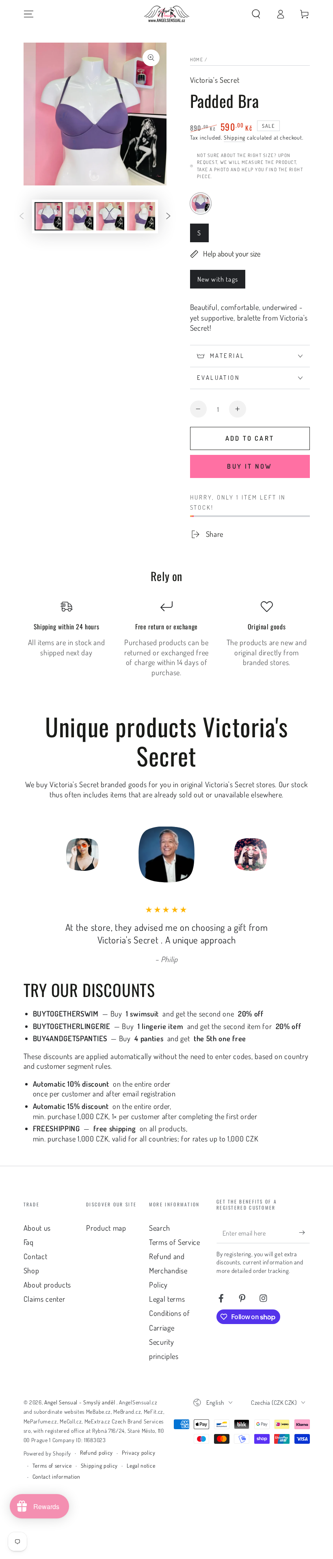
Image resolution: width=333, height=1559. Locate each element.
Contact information (56, 1476)
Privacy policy (139, 1452)
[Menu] (28, 14)
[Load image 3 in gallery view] (110, 216)
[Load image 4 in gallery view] (141, 216)
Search (159, 1227)
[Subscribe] (304, 1232)
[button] (256, 14)
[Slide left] (21, 216)
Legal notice (141, 1465)
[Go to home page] (166, 14)
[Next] (271, 854)
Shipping (234, 137)
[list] (167, 639)
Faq (29, 1242)
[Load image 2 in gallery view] (79, 216)
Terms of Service (174, 1242)
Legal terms (167, 1298)
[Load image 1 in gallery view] (49, 216)
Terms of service (52, 1465)
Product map (106, 1227)
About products (47, 1284)
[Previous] (61, 854)
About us (37, 1227)
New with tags (217, 282)
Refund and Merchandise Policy (168, 1270)
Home (196, 59)
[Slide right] (168, 216)
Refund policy (96, 1452)
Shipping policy (99, 1465)
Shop (31, 1270)
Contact (36, 1256)
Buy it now (249, 466)
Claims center (44, 1298)
